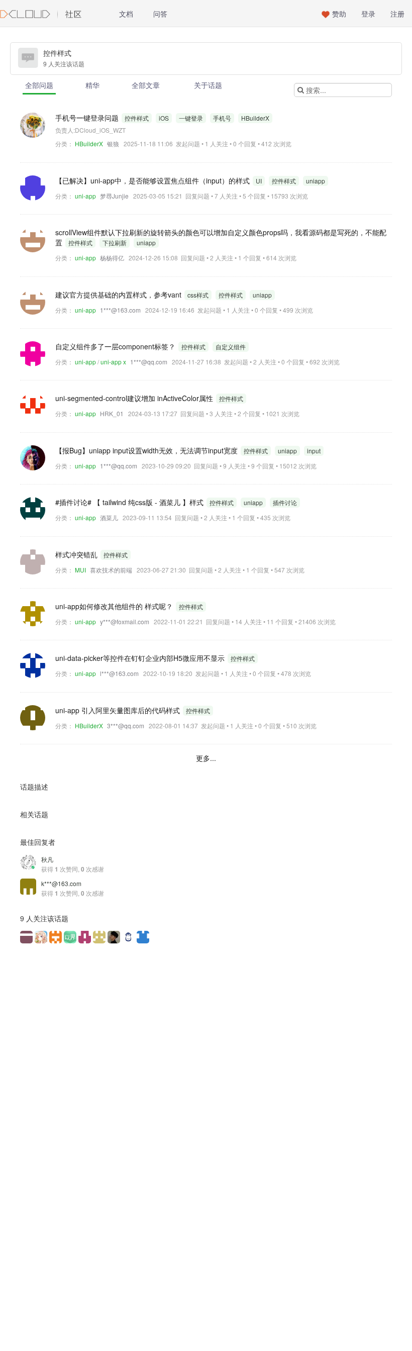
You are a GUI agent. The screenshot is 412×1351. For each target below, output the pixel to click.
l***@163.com (119, 673)
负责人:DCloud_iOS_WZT (90, 130)
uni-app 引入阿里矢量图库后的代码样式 (118, 710)
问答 (160, 14)
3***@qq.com (125, 725)
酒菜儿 (109, 517)
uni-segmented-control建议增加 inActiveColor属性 (135, 398)
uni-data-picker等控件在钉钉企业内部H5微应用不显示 (141, 658)
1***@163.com (120, 310)
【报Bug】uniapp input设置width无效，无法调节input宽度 (147, 450)
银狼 (113, 143)
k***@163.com (61, 883)
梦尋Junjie (114, 195)
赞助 (339, 14)
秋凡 (47, 859)
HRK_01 (112, 413)
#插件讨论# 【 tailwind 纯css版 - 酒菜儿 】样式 (130, 502)
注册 (397, 14)
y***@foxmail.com (124, 621)
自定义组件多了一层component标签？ (116, 346)
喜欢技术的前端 (111, 569)
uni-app (85, 195)
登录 (368, 14)
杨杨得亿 (112, 257)
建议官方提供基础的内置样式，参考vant (119, 295)
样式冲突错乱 (77, 554)
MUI (80, 569)
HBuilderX (89, 143)
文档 (126, 14)
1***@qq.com (148, 361)
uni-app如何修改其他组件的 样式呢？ (115, 606)
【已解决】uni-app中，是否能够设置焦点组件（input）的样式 (153, 180)
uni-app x (113, 361)
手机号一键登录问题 (88, 118)
